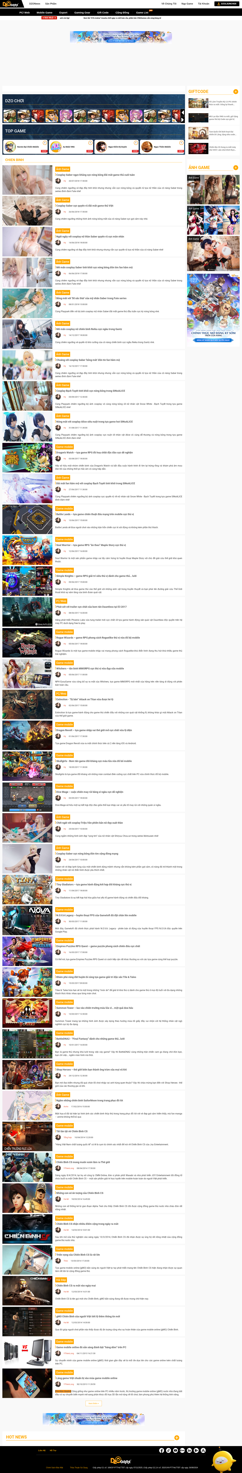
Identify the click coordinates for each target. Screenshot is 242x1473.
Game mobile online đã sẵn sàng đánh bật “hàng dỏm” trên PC (91, 1347)
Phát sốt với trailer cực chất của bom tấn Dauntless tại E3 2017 (91, 606)
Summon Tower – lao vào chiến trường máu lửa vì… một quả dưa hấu (94, 1007)
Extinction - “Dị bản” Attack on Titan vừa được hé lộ (84, 699)
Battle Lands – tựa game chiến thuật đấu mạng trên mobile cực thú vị (95, 514)
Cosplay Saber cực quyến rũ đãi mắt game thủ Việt (84, 205)
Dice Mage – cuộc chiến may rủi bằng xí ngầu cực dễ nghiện (89, 791)
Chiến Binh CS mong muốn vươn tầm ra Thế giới (83, 1162)
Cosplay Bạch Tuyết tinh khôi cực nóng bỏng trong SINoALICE (90, 390)
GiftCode (198, 91)
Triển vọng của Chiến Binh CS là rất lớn (78, 1254)
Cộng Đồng (122, 12)
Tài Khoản (203, 3)
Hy (65, 181)
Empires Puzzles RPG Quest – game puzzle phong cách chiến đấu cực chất (98, 946)
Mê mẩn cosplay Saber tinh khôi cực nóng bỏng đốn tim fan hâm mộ (94, 267)
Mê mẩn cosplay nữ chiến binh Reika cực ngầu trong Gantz (89, 329)
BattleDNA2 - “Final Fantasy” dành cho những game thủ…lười (90, 1038)
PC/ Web (24, 12)
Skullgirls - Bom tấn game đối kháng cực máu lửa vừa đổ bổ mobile (94, 761)
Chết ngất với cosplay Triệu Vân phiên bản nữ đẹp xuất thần (89, 822)
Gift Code (103, 12)
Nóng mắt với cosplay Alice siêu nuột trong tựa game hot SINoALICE (94, 421)
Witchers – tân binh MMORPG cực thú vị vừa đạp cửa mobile (90, 668)
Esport (63, 12)
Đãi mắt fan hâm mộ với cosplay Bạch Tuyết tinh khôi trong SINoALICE (95, 483)
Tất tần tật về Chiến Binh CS (72, 1131)
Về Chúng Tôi (168, 3)
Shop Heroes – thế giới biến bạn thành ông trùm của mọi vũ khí (91, 1069)
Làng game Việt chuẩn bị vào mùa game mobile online (86, 1378)
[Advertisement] (121, 66)
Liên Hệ (42, 1450)
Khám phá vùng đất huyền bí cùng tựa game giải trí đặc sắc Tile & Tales (96, 977)
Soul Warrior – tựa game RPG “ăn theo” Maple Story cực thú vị (91, 545)
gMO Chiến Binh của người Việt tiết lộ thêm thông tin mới (88, 1316)
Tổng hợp (68, 1137)
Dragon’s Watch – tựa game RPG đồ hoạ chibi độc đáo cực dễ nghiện (94, 452)
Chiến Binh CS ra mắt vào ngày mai (76, 1285)
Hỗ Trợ (53, 1450)
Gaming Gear (82, 12)
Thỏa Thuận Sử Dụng (79, 1468)
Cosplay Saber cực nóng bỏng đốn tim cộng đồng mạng (87, 853)
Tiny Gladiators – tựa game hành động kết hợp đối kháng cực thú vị (94, 884)
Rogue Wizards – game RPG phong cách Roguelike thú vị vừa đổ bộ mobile (98, 637)
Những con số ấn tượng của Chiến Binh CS (79, 1193)
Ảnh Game (199, 167)
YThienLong (69, 1168)
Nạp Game (187, 3)
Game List (142, 12)
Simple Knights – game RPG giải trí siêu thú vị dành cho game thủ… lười (96, 575)
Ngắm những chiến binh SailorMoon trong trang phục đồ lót (89, 1100)
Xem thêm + (94, 1403)
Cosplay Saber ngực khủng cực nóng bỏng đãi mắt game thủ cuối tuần (95, 174)
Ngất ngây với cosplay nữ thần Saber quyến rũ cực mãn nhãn (90, 236)
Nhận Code (219, 103)
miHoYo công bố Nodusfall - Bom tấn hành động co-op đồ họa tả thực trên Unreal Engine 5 (118, 18)
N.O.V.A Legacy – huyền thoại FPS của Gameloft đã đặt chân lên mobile (96, 915)
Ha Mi (66, 1199)
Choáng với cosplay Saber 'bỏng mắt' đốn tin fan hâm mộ (88, 359)
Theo (66, 1261)
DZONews (34, 3)
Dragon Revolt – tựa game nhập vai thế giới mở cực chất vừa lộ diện (94, 730)
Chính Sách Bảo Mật (54, 1468)
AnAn (66, 1106)
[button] (182, 120)
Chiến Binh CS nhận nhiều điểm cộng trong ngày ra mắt (87, 1223)
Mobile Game (44, 12)
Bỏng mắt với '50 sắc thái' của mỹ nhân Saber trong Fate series (91, 298)
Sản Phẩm (50, 3)
